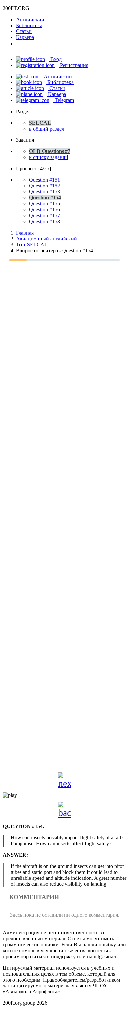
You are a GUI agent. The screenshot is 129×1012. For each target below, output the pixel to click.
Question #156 (44, 209)
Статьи (24, 31)
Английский (30, 19)
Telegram (63, 100)
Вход (55, 59)
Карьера (25, 37)
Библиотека (29, 25)
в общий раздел (46, 129)
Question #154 (45, 197)
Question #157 (44, 215)
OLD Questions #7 (49, 151)
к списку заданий (48, 157)
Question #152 (44, 185)
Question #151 (44, 180)
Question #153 (44, 191)
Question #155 (44, 203)
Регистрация (73, 65)
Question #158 (44, 221)
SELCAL (40, 123)
